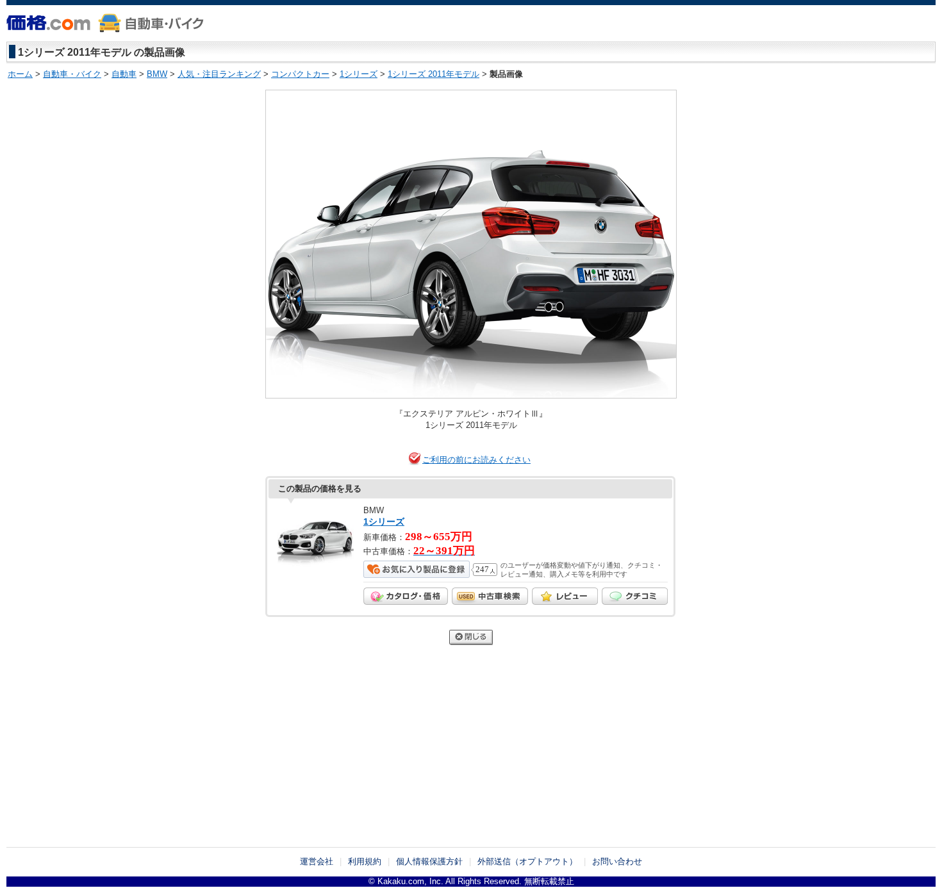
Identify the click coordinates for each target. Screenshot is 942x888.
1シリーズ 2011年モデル (433, 74)
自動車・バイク (72, 74)
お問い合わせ (617, 861)
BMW (157, 74)
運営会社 (316, 861)
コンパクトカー (300, 74)
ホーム (20, 74)
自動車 (124, 74)
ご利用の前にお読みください (476, 460)
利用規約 (364, 861)
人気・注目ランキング (219, 74)
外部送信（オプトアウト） (527, 861)
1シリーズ (358, 74)
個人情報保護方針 (429, 861)
